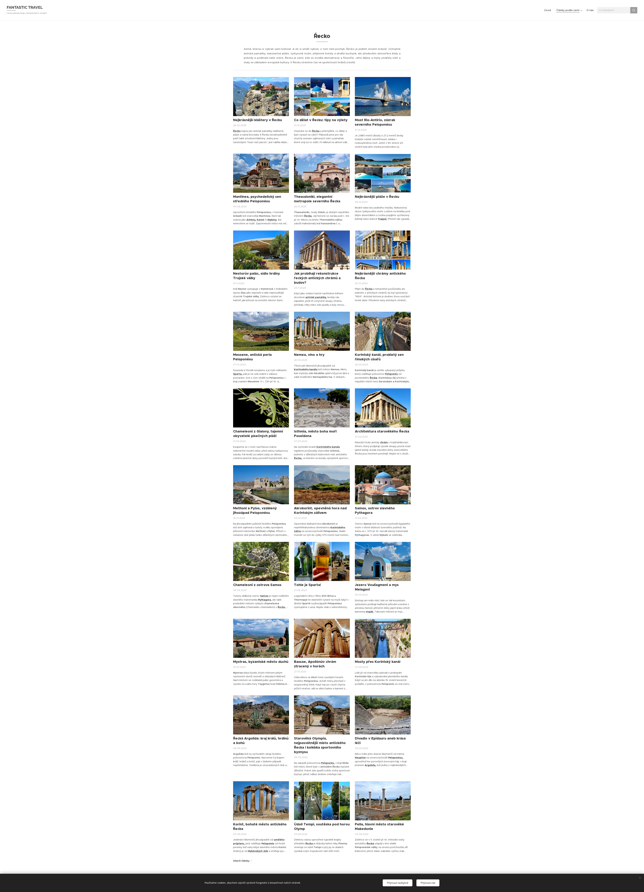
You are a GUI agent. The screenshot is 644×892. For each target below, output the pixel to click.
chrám (384, 442)
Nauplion (360, 757)
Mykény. (272, 219)
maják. (370, 611)
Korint (260, 219)
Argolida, (370, 765)
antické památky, (316, 297)
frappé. (382, 218)
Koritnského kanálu (305, 369)
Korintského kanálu (328, 446)
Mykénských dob (258, 851)
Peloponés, (328, 762)
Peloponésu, (395, 757)
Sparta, (237, 373)
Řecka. (308, 215)
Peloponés (391, 373)
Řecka (315, 131)
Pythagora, (265, 599)
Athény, (251, 219)
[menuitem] (548, 10)
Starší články (241, 860)
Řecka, (298, 458)
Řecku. (282, 607)
